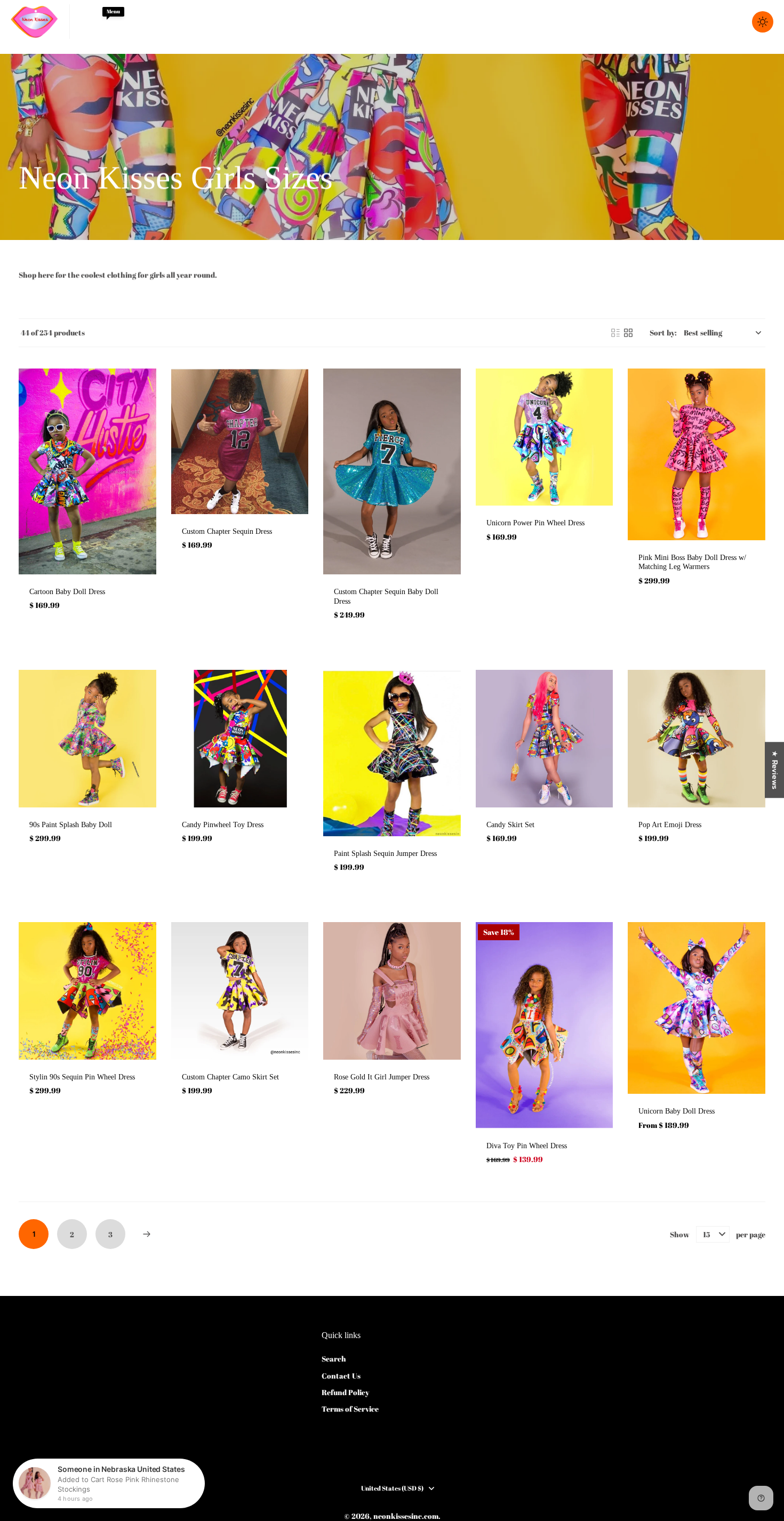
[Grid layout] (628, 333)
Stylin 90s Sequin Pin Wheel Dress (82, 1077)
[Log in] (710, 21)
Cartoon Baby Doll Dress (67, 592)
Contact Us (341, 1376)
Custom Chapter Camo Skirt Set (230, 1077)
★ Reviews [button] (774, 769)
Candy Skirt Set (510, 825)
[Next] (146, 1234)
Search (334, 1359)
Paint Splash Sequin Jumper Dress (385, 854)
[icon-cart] (734, 22)
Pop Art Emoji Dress (669, 825)
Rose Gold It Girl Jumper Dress (381, 1077)
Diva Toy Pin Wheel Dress (526, 1146)
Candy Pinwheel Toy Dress (222, 825)
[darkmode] (762, 22)
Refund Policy (345, 1392)
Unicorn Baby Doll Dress (676, 1111)
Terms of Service (350, 1409)
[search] (687, 22)
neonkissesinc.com (405, 1516)
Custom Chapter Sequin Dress (227, 531)
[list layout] (615, 333)
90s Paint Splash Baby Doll (70, 825)
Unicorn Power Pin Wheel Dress (535, 523)
